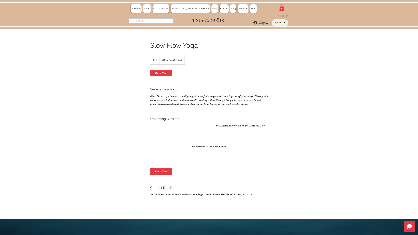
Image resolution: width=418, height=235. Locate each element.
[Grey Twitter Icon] (286, 15)
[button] (281, 7)
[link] (161, 73)
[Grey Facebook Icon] (278, 15)
